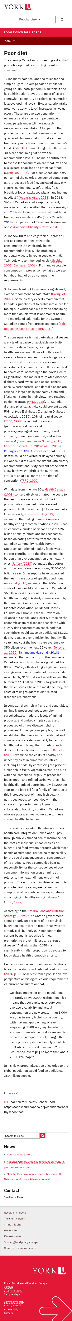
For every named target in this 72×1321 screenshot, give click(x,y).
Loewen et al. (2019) (39, 514)
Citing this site (13, 1224)
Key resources (12, 1236)
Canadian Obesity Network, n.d (35, 227)
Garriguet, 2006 (16, 173)
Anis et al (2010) (15, 583)
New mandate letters (19, 1154)
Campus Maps (12, 1294)
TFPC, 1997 (13, 421)
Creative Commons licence (20, 1248)
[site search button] (42, 1135)
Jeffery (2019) (22, 563)
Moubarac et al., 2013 (33, 197)
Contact (8, 1286)
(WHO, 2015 (35, 401)
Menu (8, 41)
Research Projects (15, 1212)
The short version (14, 1218)
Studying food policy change (21, 1242)
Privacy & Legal (12, 1305)
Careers (8, 1313)
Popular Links (29, 19)
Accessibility (11, 1309)
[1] (22, 148)
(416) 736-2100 (13, 1290)
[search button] (62, 19)
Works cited (11, 1230)
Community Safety (14, 1301)
